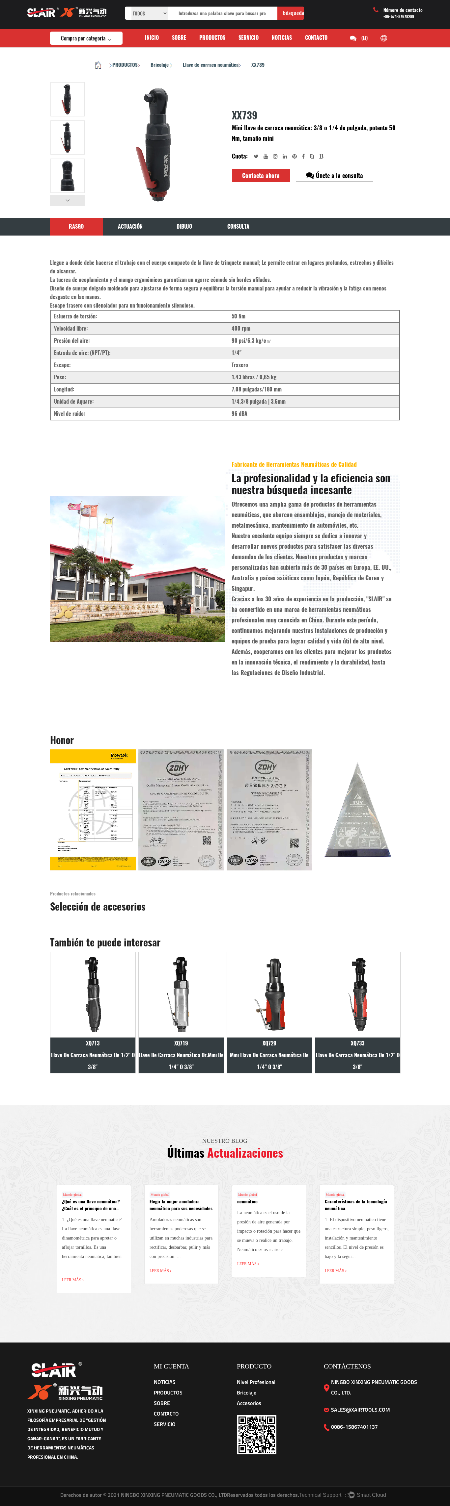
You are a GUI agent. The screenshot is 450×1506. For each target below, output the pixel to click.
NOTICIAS (282, 37)
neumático (247, 1201)
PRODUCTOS (212, 37)
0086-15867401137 (354, 1427)
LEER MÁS (72, 1280)
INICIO (152, 37)
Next (67, 200)
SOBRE (179, 37)
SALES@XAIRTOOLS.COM (360, 1410)
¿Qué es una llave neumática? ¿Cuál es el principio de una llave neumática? (91, 1208)
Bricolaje (160, 65)
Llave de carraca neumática (211, 65)
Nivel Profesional (256, 1382)
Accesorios (249, 1403)
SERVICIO (249, 37)
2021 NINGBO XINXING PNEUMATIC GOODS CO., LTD (167, 1495)
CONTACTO (316, 37)
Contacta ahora (261, 175)
